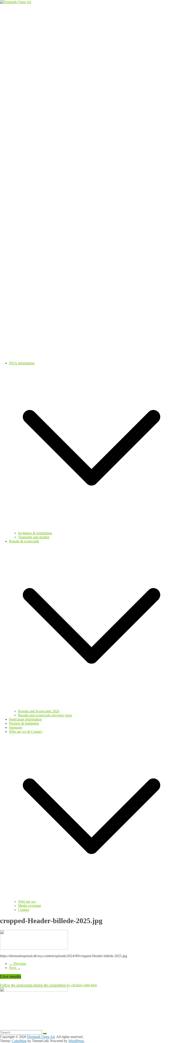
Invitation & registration (35, 533)
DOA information (21, 363)
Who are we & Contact (25, 731)
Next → (15, 968)
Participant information (25, 719)
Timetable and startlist (33, 537)
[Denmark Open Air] (15, 2)
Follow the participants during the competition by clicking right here (48, 985)
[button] (91, 529)
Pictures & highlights (24, 723)
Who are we (27, 901)
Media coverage (29, 905)
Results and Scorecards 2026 (38, 711)
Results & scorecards (24, 541)
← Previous (17, 964)
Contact (23, 910)
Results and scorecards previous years (45, 715)
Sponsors (15, 727)
